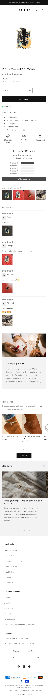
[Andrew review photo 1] (7, 288)
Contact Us (8, 582)
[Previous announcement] (4, 2)
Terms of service (36, 690)
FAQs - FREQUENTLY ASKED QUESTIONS (19, 624)
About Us (7, 603)
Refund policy (13, 690)
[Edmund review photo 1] (7, 320)
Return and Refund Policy (14, 561)
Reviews (7, 577)
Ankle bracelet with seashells (11, 436)
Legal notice (31, 694)
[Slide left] (18, 64)
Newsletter (8, 614)
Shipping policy (20, 694)
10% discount (9, 619)
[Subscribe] (38, 657)
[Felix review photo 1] (7, 230)
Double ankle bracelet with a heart (31, 437)
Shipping (4, 82)
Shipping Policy (10, 566)
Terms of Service (10, 550)
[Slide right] (29, 64)
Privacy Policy (9, 556)
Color (4, 86)
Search (7, 598)
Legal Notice (9, 572)
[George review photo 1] (7, 259)
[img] (8, 213)
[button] (5, 10)
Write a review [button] (24, 179)
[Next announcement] (43, 2)
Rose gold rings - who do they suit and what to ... (23, 502)
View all (24, 455)
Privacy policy (24, 690)
